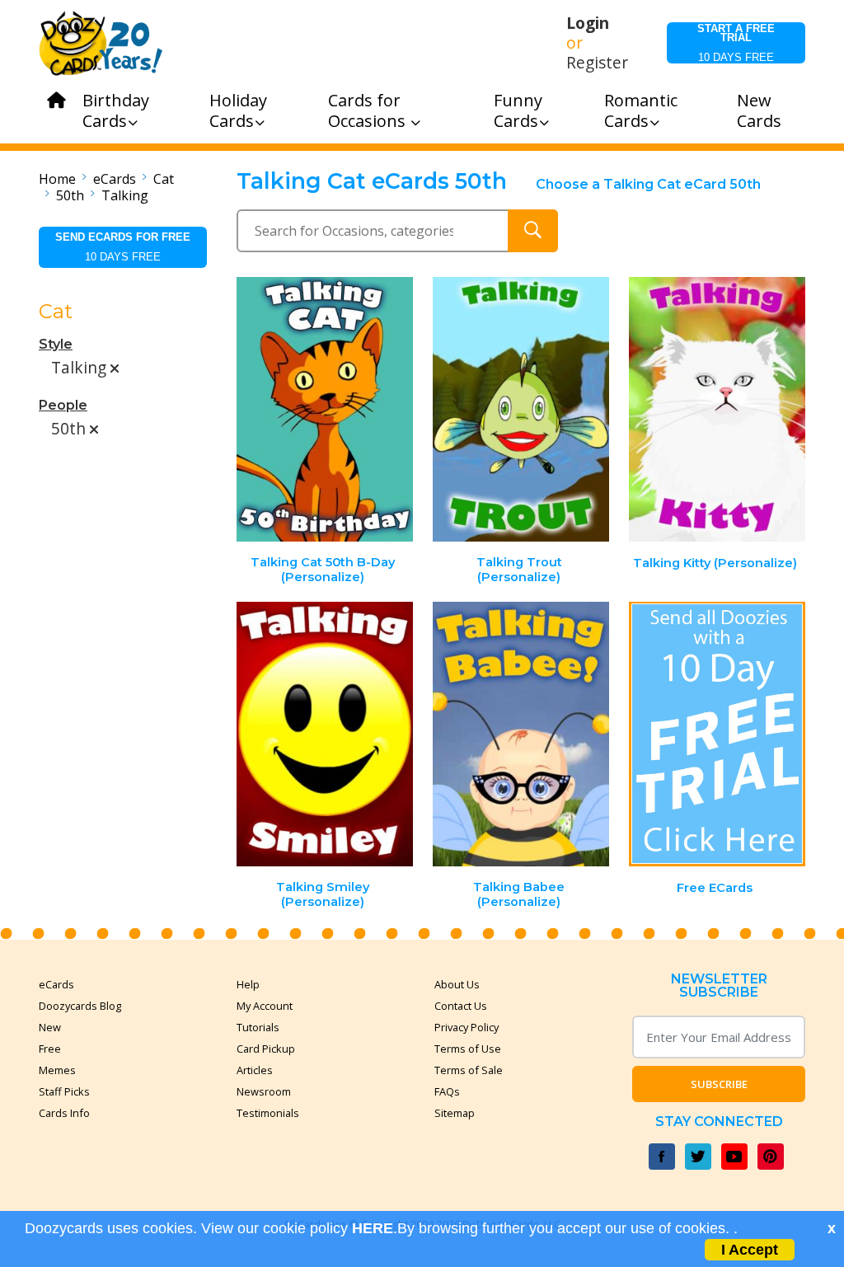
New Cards (759, 110)
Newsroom (264, 1091)
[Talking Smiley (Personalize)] (325, 734)
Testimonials (268, 1112)
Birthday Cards (115, 110)
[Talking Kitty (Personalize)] (717, 409)
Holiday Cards (238, 110)
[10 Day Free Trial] (717, 734)
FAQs (447, 1091)
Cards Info (64, 1112)
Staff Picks (64, 1091)
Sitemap (454, 1112)
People (63, 405)
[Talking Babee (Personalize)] (521, 734)
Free (50, 1048)
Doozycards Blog (80, 1005)
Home (57, 179)
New (50, 1027)
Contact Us (460, 1005)
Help (248, 984)
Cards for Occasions (369, 110)
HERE (372, 1228)
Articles (255, 1070)
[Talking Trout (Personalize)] (521, 409)
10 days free (736, 42)
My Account (265, 1005)
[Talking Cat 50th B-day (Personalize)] (325, 409)
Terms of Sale (468, 1070)
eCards (114, 179)
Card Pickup (266, 1048)
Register (597, 63)
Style (56, 344)
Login (587, 23)
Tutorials (258, 1027)
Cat (163, 179)
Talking (124, 195)
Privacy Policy (466, 1027)
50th (70, 195)
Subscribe (719, 1084)
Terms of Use (467, 1048)
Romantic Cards (641, 110)
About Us (457, 984)
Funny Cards (518, 110)
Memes (57, 1070)
